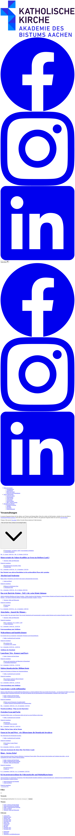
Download (65, 517)
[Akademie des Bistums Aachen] (37, 36)
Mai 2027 (6, 826)
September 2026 (7, 817)
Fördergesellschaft (10, 509)
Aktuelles (8, 506)
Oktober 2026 (7, 818)
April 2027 (6, 825)
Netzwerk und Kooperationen (13, 493)
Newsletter (8, 507)
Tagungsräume (9, 497)
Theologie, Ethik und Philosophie (11, 810)
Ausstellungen (9, 490)
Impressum (6, 832)
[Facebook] (37, 111)
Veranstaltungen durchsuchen (7, 799)
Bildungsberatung (10, 491)
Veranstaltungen (10, 489)
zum (61, 517)
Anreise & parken (10, 495)
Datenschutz (6, 831)
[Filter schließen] (1, 793)
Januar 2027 (6, 822)
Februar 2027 (7, 823)
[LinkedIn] (37, 259)
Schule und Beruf (8, 808)
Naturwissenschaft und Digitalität (11, 806)
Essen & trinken (10, 501)
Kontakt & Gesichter (11, 505)
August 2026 (7, 815)
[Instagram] (37, 185)
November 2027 (7, 829)
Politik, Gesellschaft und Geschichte (12, 807)
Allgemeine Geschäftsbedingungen (12, 834)
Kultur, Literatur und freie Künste (11, 804)
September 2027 (7, 827)
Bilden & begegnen (8, 488)
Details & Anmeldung (6, 563)
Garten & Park (9, 498)
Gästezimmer (9, 499)
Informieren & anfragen (9, 503)
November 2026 (7, 819)
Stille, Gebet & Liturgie (11, 502)
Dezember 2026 (7, 821)
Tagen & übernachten (8, 494)
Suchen (30, 799)
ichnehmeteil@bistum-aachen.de (8, 517)
